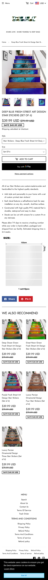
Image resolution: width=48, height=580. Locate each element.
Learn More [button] (9, 569)
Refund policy (24, 541)
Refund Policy (24, 530)
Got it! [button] (24, 575)
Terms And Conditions (24, 534)
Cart (31, 3)
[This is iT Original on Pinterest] (39, 558)
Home (4, 42)
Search (24, 499)
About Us (24, 503)
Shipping (5, 129)
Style (3, 136)
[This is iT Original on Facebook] (34, 558)
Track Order (24, 513)
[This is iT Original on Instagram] (43, 558)
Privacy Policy (24, 527)
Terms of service (24, 537)
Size (3, 147)
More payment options (24, 173)
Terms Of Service (24, 510)
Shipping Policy (24, 523)
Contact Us (24, 506)
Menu (7, 3)
